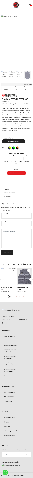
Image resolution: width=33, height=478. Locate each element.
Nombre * (6, 213)
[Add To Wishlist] (12, 270)
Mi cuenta (6, 422)
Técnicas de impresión (10, 345)
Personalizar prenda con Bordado (10, 351)
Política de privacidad (10, 431)
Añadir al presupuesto (16, 173)
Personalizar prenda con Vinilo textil (10, 370)
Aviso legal (7, 426)
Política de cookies (9, 435)
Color (4, 148)
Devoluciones (8, 401)
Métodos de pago (9, 397)
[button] (28, 42)
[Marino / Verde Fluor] (13, 148)
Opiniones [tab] (7, 196)
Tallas (16, 153)
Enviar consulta (7, 253)
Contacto (6, 376)
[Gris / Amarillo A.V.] (9, 148)
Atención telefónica (9, 418)
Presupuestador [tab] (9, 193)
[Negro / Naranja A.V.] (17, 148)
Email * (6, 221)
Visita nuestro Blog (9, 336)
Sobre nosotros (8, 341)
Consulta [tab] (7, 190)
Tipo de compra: (7, 138)
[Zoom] (28, 14)
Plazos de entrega (9, 392)
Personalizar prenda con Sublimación (10, 364)
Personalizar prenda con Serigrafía (10, 357)
